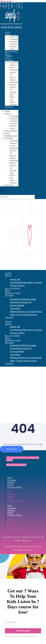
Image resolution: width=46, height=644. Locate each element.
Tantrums (14, 82)
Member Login (11, 136)
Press (10, 485)
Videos (11, 482)
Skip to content (6, 1)
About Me (14, 36)
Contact (9, 107)
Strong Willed (13, 78)
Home (7, 32)
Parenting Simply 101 (14, 72)
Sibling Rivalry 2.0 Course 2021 (26, 311)
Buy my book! (11, 51)
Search (3, 190)
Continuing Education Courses (15, 41)
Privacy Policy (13, 47)
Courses (9, 60)
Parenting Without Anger (14, 65)
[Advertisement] (23, 391)
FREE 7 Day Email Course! (13, 101)
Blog (7, 54)
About (8, 34)
